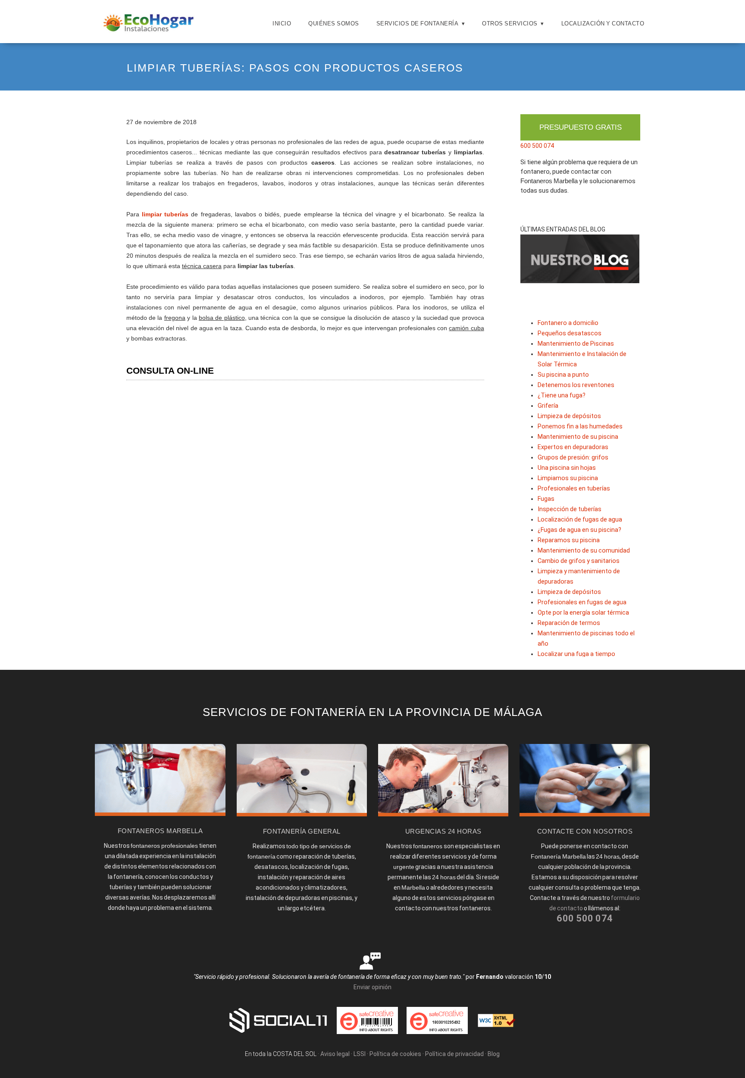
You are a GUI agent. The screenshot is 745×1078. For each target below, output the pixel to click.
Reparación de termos (569, 623)
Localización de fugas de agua (580, 519)
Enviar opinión (372, 987)
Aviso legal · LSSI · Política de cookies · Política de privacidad (402, 1053)
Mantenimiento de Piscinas (576, 343)
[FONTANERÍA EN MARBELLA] (160, 813)
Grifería (548, 405)
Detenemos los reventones (576, 385)
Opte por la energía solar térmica (583, 612)
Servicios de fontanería (417, 23)
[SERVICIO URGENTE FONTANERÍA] (443, 814)
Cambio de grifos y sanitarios (579, 561)
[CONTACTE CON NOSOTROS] (585, 814)
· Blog (492, 1053)
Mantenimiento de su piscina (578, 437)
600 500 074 (537, 145)
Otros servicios (510, 23)
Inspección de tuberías (569, 509)
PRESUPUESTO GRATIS (580, 127)
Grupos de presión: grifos (573, 457)
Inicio (281, 23)
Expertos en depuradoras (573, 447)
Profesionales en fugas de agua (582, 602)
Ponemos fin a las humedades (580, 426)
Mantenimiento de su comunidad (584, 550)
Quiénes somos (333, 23)
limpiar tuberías (165, 214)
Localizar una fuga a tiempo (576, 654)
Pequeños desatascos (569, 333)
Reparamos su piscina (569, 540)
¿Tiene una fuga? (561, 395)
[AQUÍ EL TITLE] (148, 32)
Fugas (546, 499)
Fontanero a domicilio (568, 323)
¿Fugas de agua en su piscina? (579, 530)
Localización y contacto (603, 23)
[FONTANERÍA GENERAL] (302, 814)
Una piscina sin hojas (567, 468)
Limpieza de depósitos (569, 416)
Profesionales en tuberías (574, 488)
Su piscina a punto (563, 374)
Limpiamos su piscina (568, 478)
